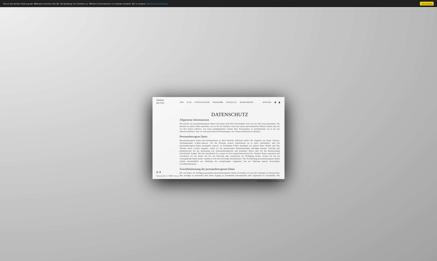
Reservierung (247, 102)
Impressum (260, 181)
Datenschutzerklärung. (157, 3)
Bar (182, 102)
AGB (283, 181)
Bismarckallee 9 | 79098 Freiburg (167, 176)
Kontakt (267, 102)
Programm (218, 102)
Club (189, 102)
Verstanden (427, 3)
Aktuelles (231, 102)
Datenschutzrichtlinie (273, 181)
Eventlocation (202, 102)
